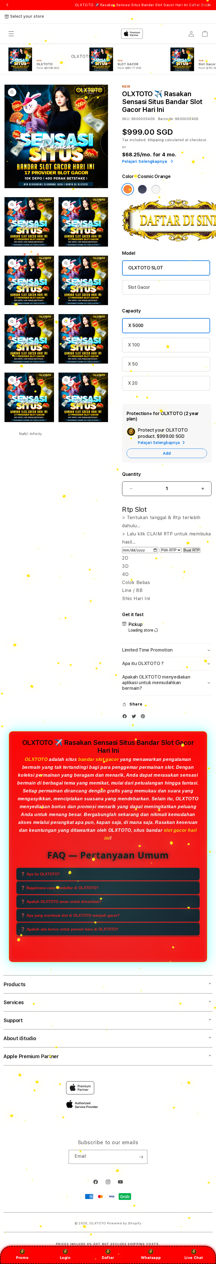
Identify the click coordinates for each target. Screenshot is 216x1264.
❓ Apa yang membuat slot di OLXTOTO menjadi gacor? (70, 915)
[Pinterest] (144, 717)
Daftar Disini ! (201, 5)
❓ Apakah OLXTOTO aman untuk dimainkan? (61, 902)
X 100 (134, 345)
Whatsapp (151, 1257)
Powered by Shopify (124, 1223)
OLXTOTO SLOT (145, 268)
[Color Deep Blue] (142, 189)
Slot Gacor (139, 287)
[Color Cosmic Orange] (127, 189)
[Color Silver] (155, 189)
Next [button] (209, 5)
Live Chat (193, 1257)
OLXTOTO (36, 759)
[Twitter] (135, 717)
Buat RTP (192, 550)
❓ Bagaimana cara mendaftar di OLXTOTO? (59, 888)
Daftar (108, 1257)
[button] (167, 650)
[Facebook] (126, 717)
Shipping (156, 140)
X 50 (133, 364)
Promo (22, 1257)
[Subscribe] (141, 1157)
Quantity (131, 474)
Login (65, 1257)
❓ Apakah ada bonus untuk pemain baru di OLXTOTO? (69, 929)
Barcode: (166, 119)
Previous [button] (7, 5)
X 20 (133, 383)
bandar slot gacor (98, 759)
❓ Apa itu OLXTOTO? (40, 874)
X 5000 (135, 325)
